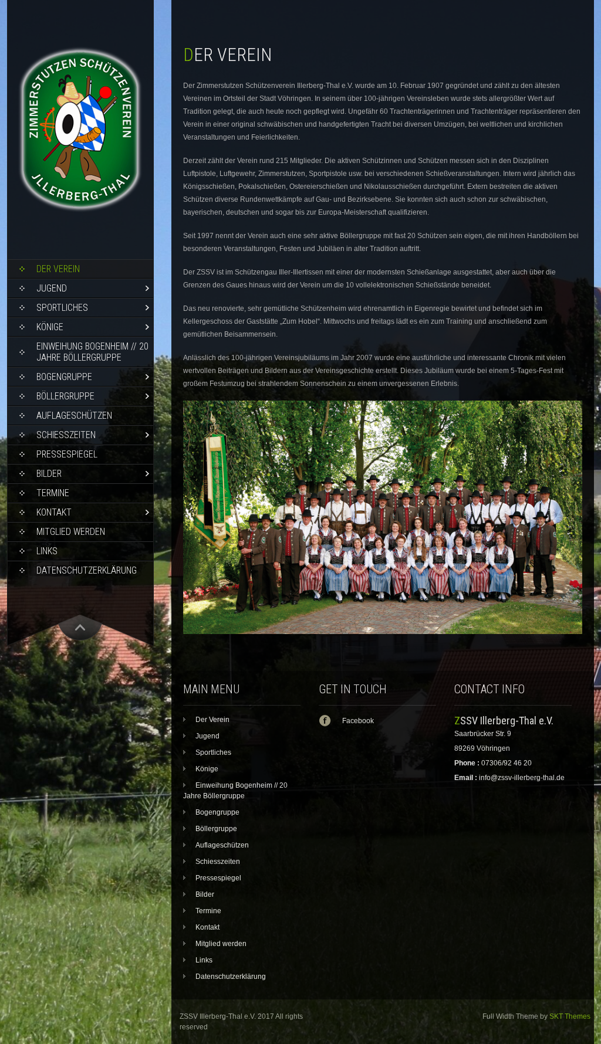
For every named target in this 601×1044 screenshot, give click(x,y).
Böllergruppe (65, 396)
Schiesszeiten (66, 434)
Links (47, 551)
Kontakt (54, 512)
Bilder (49, 473)
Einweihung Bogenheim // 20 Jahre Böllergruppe (92, 352)
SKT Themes (569, 1016)
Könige (49, 327)
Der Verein (58, 268)
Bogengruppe (64, 376)
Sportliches (62, 307)
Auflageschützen (74, 415)
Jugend (51, 288)
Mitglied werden (70, 531)
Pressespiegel (66, 454)
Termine (52, 493)
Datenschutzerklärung (86, 570)
